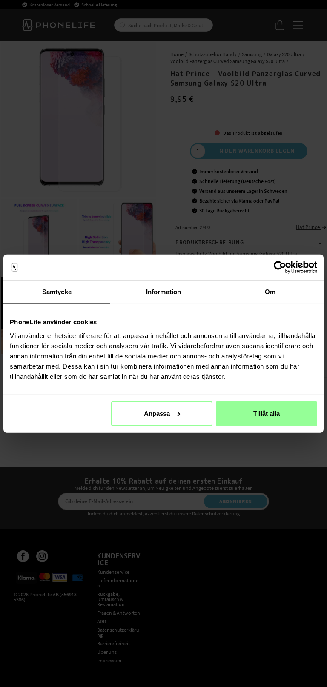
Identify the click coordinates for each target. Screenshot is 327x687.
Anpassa (157, 413)
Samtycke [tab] (57, 291)
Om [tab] (270, 291)
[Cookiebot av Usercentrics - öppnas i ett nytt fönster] (280, 267)
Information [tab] (163, 291)
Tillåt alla (266, 413)
